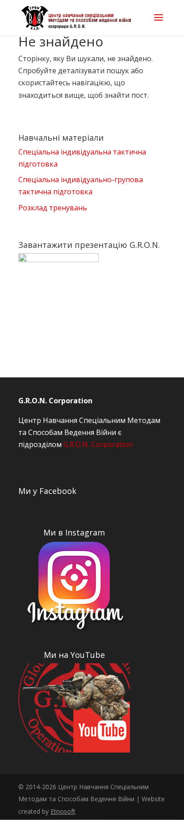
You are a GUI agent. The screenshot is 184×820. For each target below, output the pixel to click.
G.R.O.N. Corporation (98, 444)
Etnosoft (62, 811)
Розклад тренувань (52, 208)
